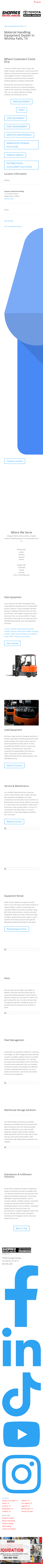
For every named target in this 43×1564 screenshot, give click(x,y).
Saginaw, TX (26, 1506)
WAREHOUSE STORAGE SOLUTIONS (18, 145)
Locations (5, 1498)
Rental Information (8, 1521)
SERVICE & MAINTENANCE (19, 134)
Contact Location (15, 461)
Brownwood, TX (7, 1509)
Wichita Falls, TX (27, 1509)
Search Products (14, 765)
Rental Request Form (17, 929)
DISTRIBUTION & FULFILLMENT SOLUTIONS (19, 165)
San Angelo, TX (27, 1503)
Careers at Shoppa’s (9, 1529)
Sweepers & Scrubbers (28, 634)
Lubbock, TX (6, 1511)
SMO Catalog (6, 1526)
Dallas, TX (5, 1503)
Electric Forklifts (10, 629)
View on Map (8, 199)
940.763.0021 (8, 221)
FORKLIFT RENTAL (15, 155)
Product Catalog (7, 1523)
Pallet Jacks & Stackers (22, 636)
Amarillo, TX (6, 1506)
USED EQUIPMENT (16, 118)
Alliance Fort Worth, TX (10, 1501)
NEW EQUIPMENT (21, 101)
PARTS (21, 109)
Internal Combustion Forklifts (20, 631)
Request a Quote (8, 1518)
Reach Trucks (15, 634)
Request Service (14, 821)
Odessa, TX (25, 1501)
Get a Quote (12, 643)
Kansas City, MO (27, 1511)
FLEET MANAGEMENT (17, 126)
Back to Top (21, 1228)
